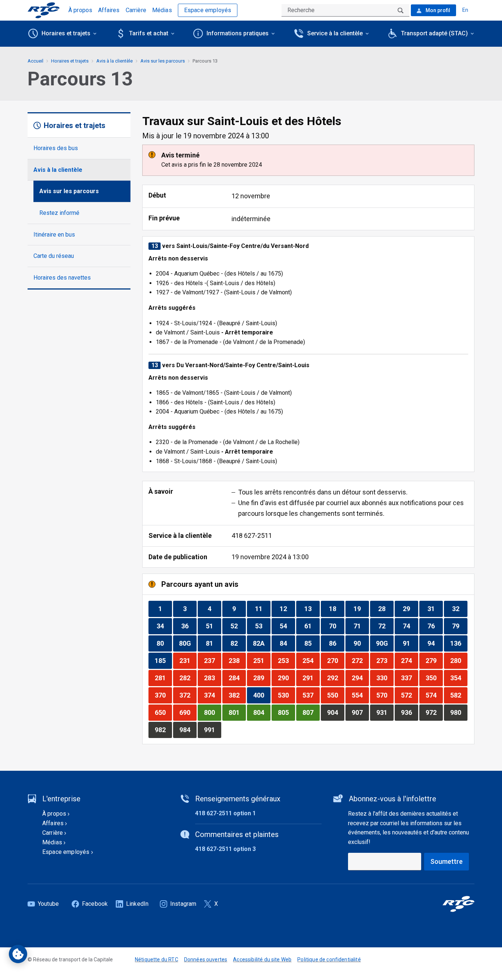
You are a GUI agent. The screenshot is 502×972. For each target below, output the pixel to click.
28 (386, 608)
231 (188, 660)
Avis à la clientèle (57, 169)
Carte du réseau (53, 255)
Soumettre (446, 861)
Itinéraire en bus (54, 234)
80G (188, 643)
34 (164, 626)
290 (286, 678)
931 (385, 712)
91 (410, 643)
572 (409, 695)
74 (410, 626)
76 (435, 626)
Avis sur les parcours (69, 191)
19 (361, 608)
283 (212, 678)
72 (386, 626)
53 (262, 626)
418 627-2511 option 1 (225, 813)
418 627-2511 (252, 535)
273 (385, 660)
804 (261, 712)
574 (434, 695)
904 (335, 712)
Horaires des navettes (62, 277)
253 (286, 660)
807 (311, 712)
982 (163, 730)
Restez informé (59, 212)
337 (409, 678)
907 (360, 712)
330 (385, 678)
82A (261, 643)
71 (361, 626)
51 (213, 626)
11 (262, 608)
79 (459, 626)
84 (287, 643)
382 (237, 695)
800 (212, 712)
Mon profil (437, 10)
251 (261, 660)
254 (311, 660)
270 (335, 660)
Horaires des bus (55, 148)
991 (212, 730)
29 (410, 608)
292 (335, 678)
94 (435, 643)
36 (189, 626)
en (465, 10)
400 (261, 695)
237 (212, 660)
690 (188, 712)
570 (385, 695)
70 (336, 626)
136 (458, 643)
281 (163, 678)
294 (360, 678)
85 (312, 643)
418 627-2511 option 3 (225, 848)
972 (434, 712)
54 (287, 626)
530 (286, 695)
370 (163, 695)
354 (458, 678)
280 (458, 660)
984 (188, 730)
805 (286, 712)
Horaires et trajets (70, 61)
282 (188, 678)
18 (336, 608)
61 (312, 626)
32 (459, 608)
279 (434, 660)
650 (163, 712)
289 (261, 678)
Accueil (35, 61)
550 (335, 695)
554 (360, 695)
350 (434, 678)
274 (409, 660)
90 (361, 643)
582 (458, 695)
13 (312, 608)
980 (458, 712)
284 (237, 678)
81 (213, 643)
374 (212, 695)
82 (238, 643)
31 (435, 608)
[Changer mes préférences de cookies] (18, 954)
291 (311, 678)
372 (188, 695)
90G (385, 643)
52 (238, 626)
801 (237, 712)
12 (287, 608)
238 (237, 660)
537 (311, 695)
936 (409, 712)
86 (336, 643)
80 (164, 643)
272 (360, 660)
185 (163, 660)
